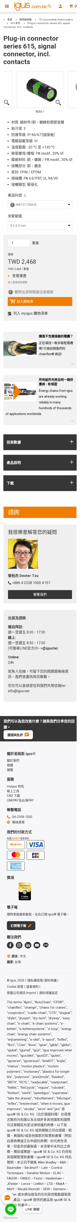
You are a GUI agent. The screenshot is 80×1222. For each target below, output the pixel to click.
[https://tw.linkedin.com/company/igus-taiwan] (28, 945)
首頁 (9, 19)
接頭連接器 (25, 19)
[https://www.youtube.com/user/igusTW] (37, 945)
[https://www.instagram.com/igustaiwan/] (19, 945)
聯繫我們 (40, 595)
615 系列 (15, 23)
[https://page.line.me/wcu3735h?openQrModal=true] (45, 945)
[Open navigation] (7, 6)
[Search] (49, 6)
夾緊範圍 (15, 216)
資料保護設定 (48, 993)
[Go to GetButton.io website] (11, 1217)
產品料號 (15, 195)
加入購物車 (21, 302)
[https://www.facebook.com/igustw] (10, 945)
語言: (19, 956)
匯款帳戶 (15, 838)
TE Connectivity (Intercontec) (56, 19)
